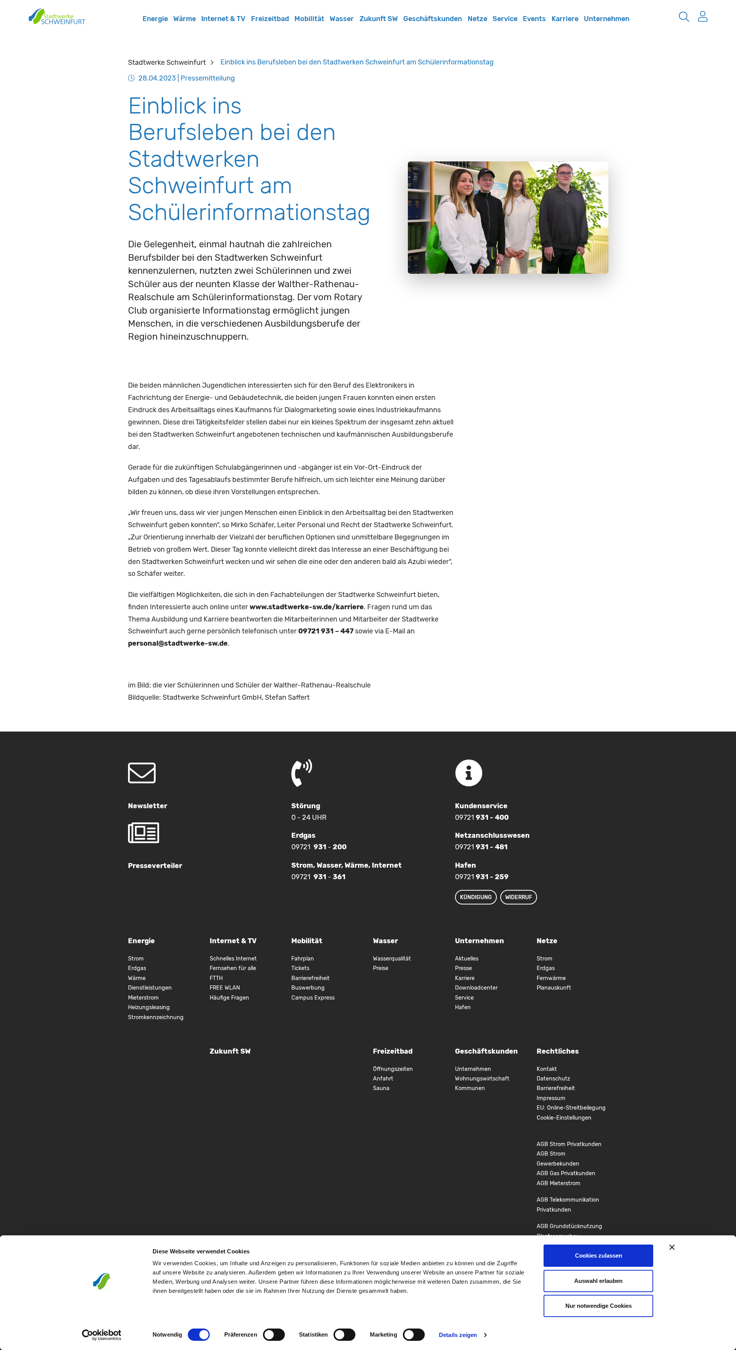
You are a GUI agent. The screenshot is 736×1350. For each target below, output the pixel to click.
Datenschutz (553, 1078)
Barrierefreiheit (310, 978)
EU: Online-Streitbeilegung (571, 1108)
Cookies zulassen (598, 1255)
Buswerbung (308, 988)
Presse (463, 968)
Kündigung (476, 897)
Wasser (342, 19)
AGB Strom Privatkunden (569, 1144)
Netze (477, 19)
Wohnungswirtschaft (482, 1078)
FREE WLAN (225, 988)
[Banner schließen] (672, 1247)
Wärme (184, 19)
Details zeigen (458, 1335)
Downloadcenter (476, 988)
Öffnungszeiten (393, 1069)
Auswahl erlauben (598, 1281)
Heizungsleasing (149, 1007)
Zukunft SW (379, 19)
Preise (380, 968)
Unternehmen (606, 19)
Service (505, 19)
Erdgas (137, 968)
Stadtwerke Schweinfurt (167, 62)
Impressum (551, 1098)
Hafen (463, 1007)
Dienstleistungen (150, 988)
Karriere (565, 19)
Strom (136, 958)
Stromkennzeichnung (156, 1017)
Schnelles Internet (131, 24)
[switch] (274, 1335)
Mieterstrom (143, 998)
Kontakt (547, 1069)
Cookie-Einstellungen (564, 1118)
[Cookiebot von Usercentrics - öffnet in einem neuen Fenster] (101, 1335)
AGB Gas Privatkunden (566, 1173)
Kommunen (470, 1088)
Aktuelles (466, 958)
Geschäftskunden (432, 19)
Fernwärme (551, 978)
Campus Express (313, 998)
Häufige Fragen (229, 998)
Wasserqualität (392, 958)
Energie (155, 19)
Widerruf (518, 897)
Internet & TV (223, 19)
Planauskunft (554, 988)
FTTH (216, 978)
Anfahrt (383, 1078)
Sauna (381, 1088)
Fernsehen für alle (233, 968)
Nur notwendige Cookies (598, 1305)
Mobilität (309, 19)
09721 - (319, 847)
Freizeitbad (270, 19)
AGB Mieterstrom (558, 1183)
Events (534, 19)
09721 (482, 817)
